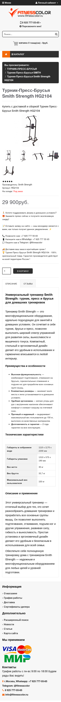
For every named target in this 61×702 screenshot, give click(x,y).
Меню (7, 2)
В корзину (23, 271)
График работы (13, 597)
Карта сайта (11, 633)
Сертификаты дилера (17, 606)
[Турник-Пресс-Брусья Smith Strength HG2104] (8, 156)
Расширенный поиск (16, 620)
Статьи (8, 628)
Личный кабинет (47, 2)
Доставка (9, 602)
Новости (9, 624)
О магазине (10, 593)
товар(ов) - (38, 42)
